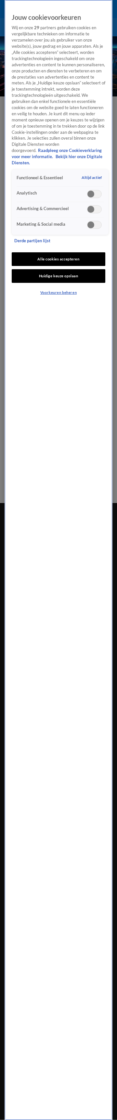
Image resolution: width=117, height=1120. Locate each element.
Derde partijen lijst (32, 240)
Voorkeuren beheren (58, 292)
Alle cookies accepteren (58, 259)
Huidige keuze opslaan (58, 276)
